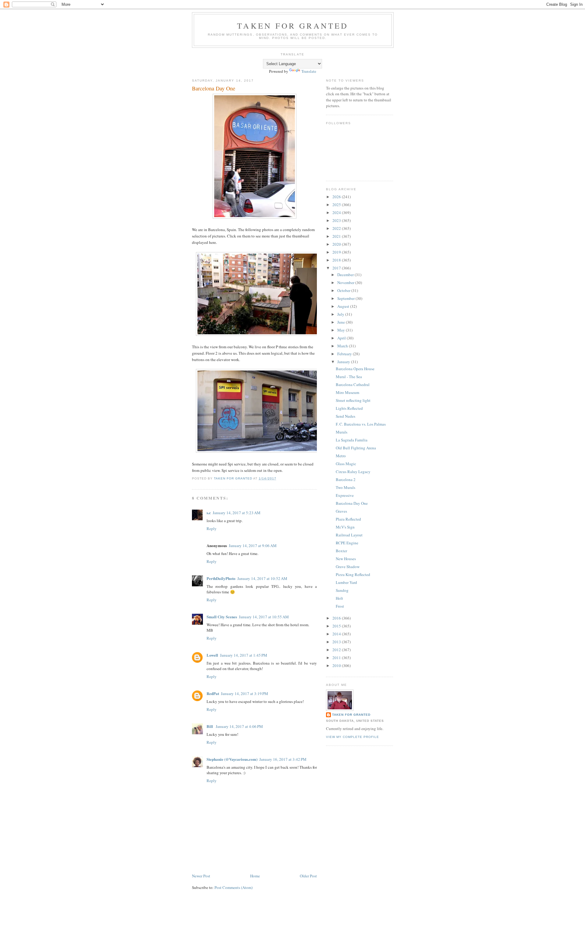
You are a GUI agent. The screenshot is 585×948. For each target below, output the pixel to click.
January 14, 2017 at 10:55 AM (264, 617)
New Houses (346, 558)
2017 (337, 268)
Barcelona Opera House (355, 368)
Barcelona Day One (352, 503)
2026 (337, 196)
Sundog (342, 590)
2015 (337, 626)
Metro (341, 455)
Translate (308, 71)
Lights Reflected (349, 408)
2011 (337, 657)
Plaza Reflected (348, 519)
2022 (337, 228)
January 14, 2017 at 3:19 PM (244, 693)
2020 (337, 244)
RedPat (213, 693)
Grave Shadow (348, 566)
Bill (210, 726)
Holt (339, 598)
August (343, 306)
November (346, 282)
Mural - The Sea (349, 376)
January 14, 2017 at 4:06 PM (239, 726)
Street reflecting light (353, 400)
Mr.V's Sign (345, 527)
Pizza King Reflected (353, 574)
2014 (337, 634)
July (341, 314)
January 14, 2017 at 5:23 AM (237, 512)
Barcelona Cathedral (353, 384)
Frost (340, 606)
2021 (337, 236)
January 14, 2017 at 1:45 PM (243, 655)
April (342, 338)
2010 (337, 665)
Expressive (345, 495)
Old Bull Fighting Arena (356, 448)
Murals (341, 432)
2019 (337, 252)
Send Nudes (345, 416)
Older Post (308, 876)
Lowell (212, 655)
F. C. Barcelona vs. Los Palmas (361, 424)
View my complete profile (352, 737)
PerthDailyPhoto (221, 578)
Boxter (341, 550)
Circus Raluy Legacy (353, 471)
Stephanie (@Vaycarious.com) (232, 759)
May (341, 330)
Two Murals (345, 487)
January (344, 361)
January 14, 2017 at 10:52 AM (262, 578)
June (341, 322)
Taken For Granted (292, 25)
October (344, 290)
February (345, 353)
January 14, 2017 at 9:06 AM (253, 545)
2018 (337, 260)
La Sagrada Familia (351, 440)
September (346, 298)
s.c (209, 512)
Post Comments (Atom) (233, 887)
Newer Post (201, 876)
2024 (337, 212)
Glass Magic (346, 463)
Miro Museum (347, 392)
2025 (337, 204)
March (343, 346)
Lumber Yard (346, 582)
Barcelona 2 (346, 479)
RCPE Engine (347, 543)
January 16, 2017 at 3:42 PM (283, 759)
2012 (337, 649)
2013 (337, 641)
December (346, 274)
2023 (337, 220)
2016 (337, 618)
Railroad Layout (349, 535)
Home (255, 876)
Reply (212, 528)
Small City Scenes (222, 617)
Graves (341, 511)
